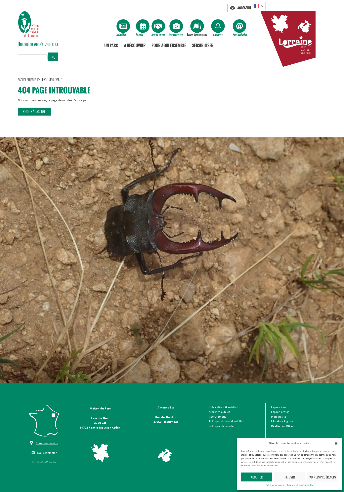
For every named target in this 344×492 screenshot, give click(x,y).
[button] (336, 443)
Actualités (121, 34)
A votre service (158, 34)
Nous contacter (240, 34)
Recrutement (217, 416)
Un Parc (111, 45)
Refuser (290, 477)
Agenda (139, 34)
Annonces (218, 34)
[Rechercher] (53, 57)
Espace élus (278, 407)
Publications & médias (223, 407)
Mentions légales (282, 421)
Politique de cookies (275, 485)
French (258, 6)
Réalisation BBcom (283, 426)
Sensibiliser (202, 45)
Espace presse (176, 34)
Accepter (257, 477)
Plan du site (278, 416)
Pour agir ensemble (168, 45)
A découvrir (135, 45)
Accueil (22, 80)
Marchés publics (219, 412)
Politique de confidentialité (300, 485)
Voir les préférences (322, 477)
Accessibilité (246, 8)
